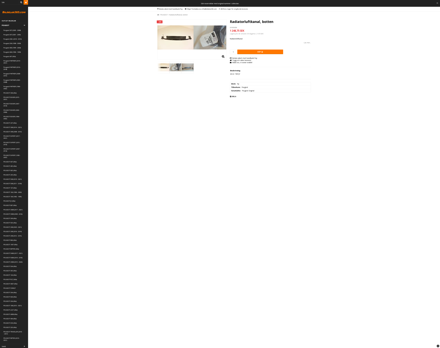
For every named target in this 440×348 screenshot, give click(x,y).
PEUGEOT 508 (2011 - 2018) (12, 183)
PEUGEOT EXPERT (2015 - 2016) (11, 143)
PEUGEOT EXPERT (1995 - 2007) (11, 156)
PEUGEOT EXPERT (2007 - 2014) (11, 150)
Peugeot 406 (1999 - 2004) (12, 48)
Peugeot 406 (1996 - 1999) (12, 52)
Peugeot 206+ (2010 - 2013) (12, 39)
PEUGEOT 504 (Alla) (9, 266)
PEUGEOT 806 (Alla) (9, 240)
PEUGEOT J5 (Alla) (9, 201)
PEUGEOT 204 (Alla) (9, 301)
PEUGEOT (5, 25)
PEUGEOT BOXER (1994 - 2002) (11, 118)
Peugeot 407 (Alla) (9, 56)
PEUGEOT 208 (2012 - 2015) (12, 236)
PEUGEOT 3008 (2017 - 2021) (12, 210)
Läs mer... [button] (307, 43)
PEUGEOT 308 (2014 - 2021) (12, 127)
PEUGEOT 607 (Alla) (9, 162)
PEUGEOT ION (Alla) (10, 323)
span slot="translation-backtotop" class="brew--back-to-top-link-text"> (438, 346)
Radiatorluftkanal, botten (178, 15)
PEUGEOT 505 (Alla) (9, 223)
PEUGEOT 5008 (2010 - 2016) (12, 258)
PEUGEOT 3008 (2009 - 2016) (12, 214)
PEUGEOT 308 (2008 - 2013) (12, 132)
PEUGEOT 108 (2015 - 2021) (12, 306)
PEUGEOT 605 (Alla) (9, 170)
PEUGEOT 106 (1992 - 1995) (12, 197)
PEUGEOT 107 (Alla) (9, 188)
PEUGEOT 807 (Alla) (9, 205)
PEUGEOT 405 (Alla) (9, 166)
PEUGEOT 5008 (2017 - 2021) (12, 253)
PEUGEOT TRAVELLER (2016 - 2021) (12, 333)
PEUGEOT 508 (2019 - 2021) (12, 179)
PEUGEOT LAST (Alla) (10, 310)
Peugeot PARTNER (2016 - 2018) (12, 68)
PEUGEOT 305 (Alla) (9, 271)
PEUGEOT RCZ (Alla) (10, 279)
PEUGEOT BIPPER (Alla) (11, 249)
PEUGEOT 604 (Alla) (9, 297)
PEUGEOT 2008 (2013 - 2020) (12, 262)
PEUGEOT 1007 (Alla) (10, 245)
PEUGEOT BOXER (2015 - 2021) (11, 98)
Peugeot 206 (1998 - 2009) (12, 43)
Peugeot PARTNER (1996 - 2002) (12, 87)
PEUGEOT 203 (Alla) (9, 327)
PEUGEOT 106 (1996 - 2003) (12, 192)
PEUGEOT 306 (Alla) (9, 93)
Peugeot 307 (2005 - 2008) (12, 30)
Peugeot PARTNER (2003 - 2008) (12, 81)
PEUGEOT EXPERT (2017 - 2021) (11, 137)
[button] (26, 2)
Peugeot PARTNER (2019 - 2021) (12, 62)
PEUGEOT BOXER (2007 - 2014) (11, 105)
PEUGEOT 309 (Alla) (9, 218)
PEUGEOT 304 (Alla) (9, 292)
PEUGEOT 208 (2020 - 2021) (12, 227)
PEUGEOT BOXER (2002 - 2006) (11, 111)
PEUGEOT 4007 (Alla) (10, 284)
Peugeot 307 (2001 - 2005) (12, 35)
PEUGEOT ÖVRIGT (9, 288)
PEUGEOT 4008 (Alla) (10, 314)
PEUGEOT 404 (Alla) (9, 319)
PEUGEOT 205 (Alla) (9, 175)
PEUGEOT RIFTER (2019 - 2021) (11, 339)
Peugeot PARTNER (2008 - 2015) (12, 75)
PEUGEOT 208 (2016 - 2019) (12, 231)
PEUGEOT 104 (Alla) (9, 275)
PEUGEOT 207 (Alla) (9, 123)
